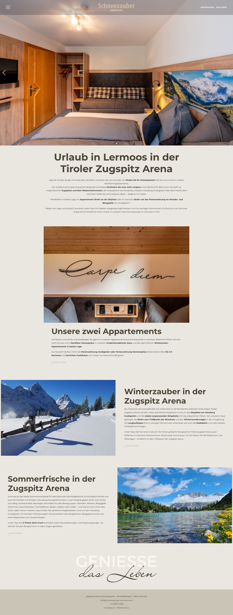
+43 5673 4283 (116, 604)
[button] (4, 72)
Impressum (109, 608)
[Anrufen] (197, 7)
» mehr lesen (58, 362)
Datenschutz (123, 608)
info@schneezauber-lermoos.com (116, 600)
